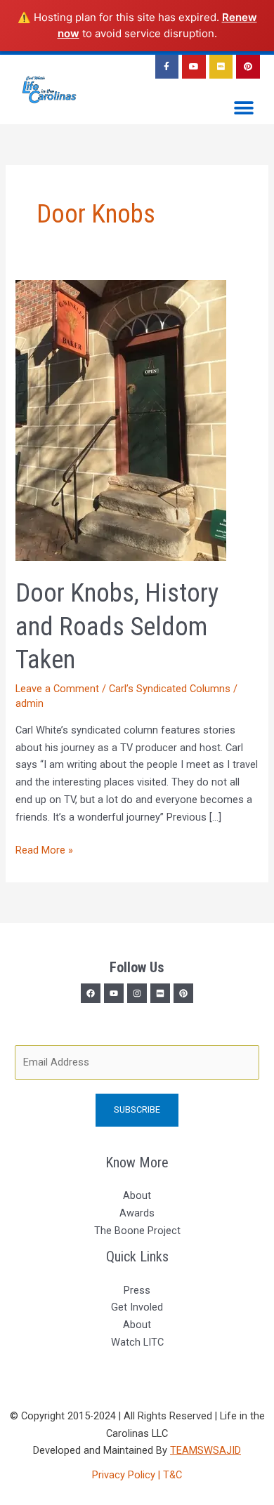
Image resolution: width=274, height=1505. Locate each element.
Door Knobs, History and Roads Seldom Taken (116, 626)
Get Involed (137, 1307)
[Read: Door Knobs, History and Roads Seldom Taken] (120, 419)
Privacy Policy (125, 1474)
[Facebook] (90, 993)
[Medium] (160, 993)
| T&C (170, 1474)
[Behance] (183, 993)
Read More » (44, 849)
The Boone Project (137, 1230)
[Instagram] (137, 993)
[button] (244, 108)
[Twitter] (114, 993)
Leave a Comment (57, 688)
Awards (137, 1213)
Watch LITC (137, 1342)
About (137, 1195)
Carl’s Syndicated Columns (169, 688)
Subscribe (137, 1109)
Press (137, 1290)
